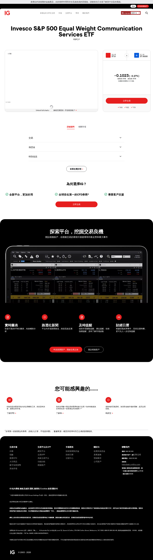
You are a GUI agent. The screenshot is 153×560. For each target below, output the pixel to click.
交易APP (41, 454)
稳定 (127, 107)
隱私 (32, 488)
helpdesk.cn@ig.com (131, 464)
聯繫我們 (125, 447)
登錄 (133, 6)
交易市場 (13, 447)
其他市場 (13, 468)
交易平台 (68, 13)
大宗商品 (13, 461)
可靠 (134, 107)
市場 (60, 13)
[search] (146, 13)
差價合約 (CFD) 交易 (47, 13)
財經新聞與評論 (72, 451)
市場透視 (69, 447)
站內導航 (15, 488)
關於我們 (85, 13)
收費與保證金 (99, 451)
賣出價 (114, 54)
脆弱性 (37, 488)
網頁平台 (41, 451)
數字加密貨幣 (15, 465)
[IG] (7, 13)
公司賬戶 (97, 461)
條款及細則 (25, 488)
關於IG (96, 447)
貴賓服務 (97, 454)
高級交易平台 (43, 458)
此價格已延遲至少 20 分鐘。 (126, 81)
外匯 (11, 451)
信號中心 (69, 458)
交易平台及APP (44, 447)
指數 (11, 454)
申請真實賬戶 (143, 6)
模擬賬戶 (41, 465)
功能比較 (41, 461)
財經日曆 (69, 454)
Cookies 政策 (46, 488)
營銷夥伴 (97, 458)
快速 (121, 107)
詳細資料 (71, 126)
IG (10, 488)
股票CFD (13, 458)
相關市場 (82, 126)
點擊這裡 (137, 454)
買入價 (142, 54)
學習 (77, 13)
